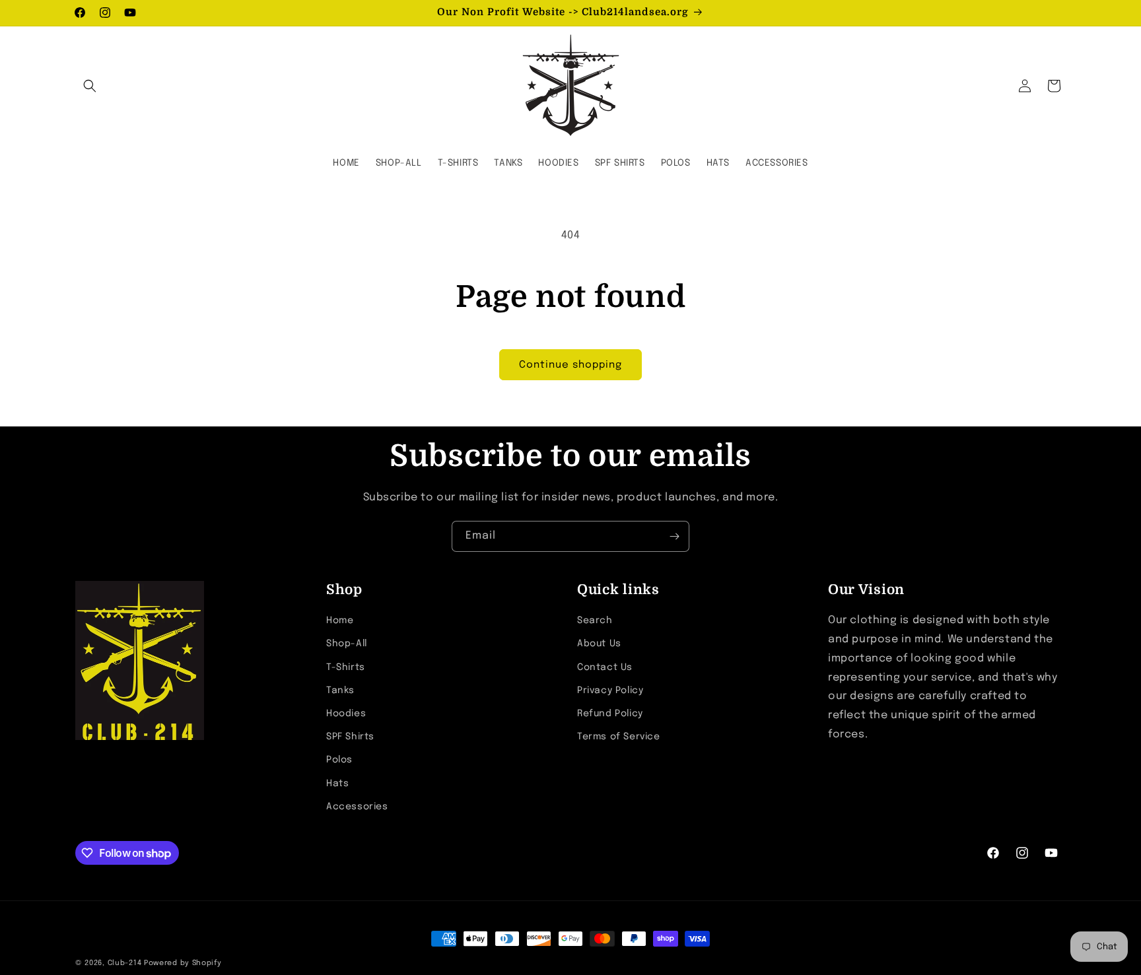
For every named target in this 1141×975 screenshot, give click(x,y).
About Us (599, 643)
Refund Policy (610, 713)
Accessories (357, 806)
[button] (89, 85)
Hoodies (346, 713)
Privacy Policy (610, 690)
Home (339, 620)
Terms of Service (618, 736)
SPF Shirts (350, 736)
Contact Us (605, 667)
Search (595, 620)
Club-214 (125, 963)
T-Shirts (345, 667)
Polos (339, 759)
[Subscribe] (674, 536)
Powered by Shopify (183, 963)
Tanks (340, 690)
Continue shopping (570, 365)
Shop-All (346, 643)
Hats (337, 783)
